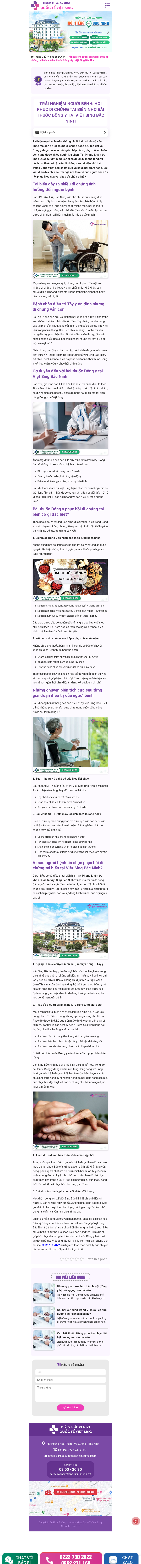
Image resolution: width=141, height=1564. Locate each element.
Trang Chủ (40, 56)
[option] (70, 31)
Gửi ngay (72, 1407)
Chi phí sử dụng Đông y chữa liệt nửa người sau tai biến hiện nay (82, 1311)
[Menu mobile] (107, 6)
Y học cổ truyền (56, 56)
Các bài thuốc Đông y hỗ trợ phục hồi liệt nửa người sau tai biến (82, 1335)
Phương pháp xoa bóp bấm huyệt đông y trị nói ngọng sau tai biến (82, 1288)
